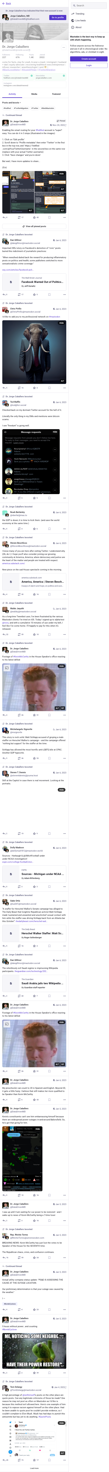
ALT (30, 211)
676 (18, 57)
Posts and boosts (10, 102)
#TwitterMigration (21, 108)
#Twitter (34, 108)
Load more (34, 1468)
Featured (56, 94)
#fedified (7, 108)
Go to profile (58, 17)
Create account (89, 59)
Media (34, 94)
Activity (12, 94)
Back (8, 3)
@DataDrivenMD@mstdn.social (15, 50)
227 (4, 57)
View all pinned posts (36, 226)
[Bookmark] (49, 217)
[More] (64, 217)
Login (89, 65)
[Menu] (63, 47)
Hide (61, 174)
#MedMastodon (47, 108)
